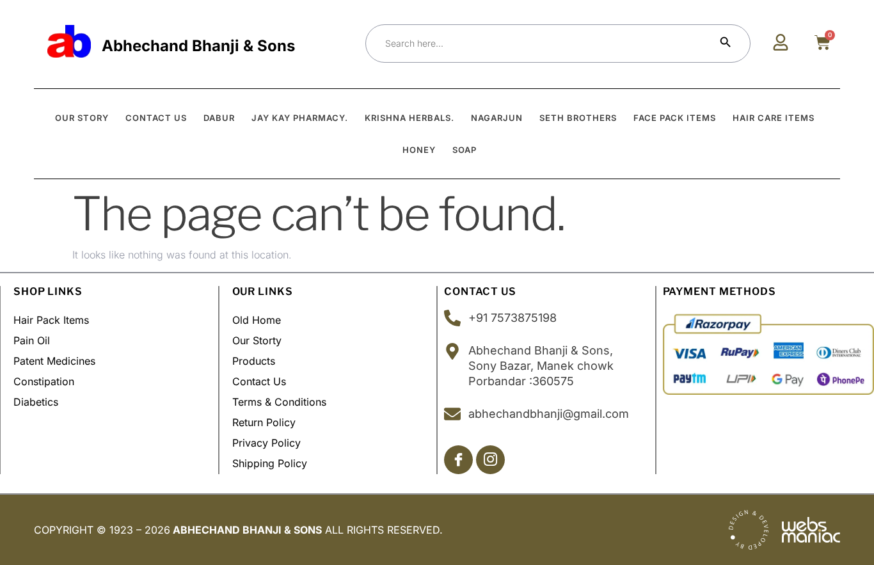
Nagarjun (497, 118)
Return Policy (264, 422)
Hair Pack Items (51, 320)
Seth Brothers (578, 118)
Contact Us (259, 381)
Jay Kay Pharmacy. (299, 118)
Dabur (219, 118)
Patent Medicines (54, 360)
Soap (464, 150)
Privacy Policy (266, 442)
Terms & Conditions (279, 401)
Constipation (43, 381)
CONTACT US (156, 118)
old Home (256, 320)
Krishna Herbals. (409, 118)
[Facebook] (458, 459)
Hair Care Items (773, 118)
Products (253, 360)
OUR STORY (82, 118)
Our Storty (257, 340)
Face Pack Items (674, 118)
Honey (419, 150)
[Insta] (490, 459)
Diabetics (35, 401)
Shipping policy (269, 463)
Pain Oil (31, 340)
